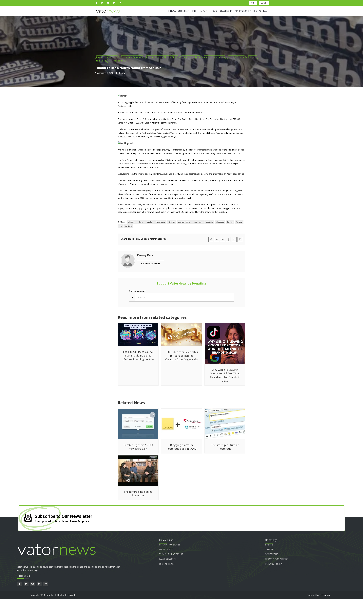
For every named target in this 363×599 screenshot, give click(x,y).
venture (128, 226)
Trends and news (119, 60)
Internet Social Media (214, 57)
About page (166, 174)
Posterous (158, 194)
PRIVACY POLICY (273, 564)
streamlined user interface (228, 153)
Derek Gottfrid (155, 180)
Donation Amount (137, 291)
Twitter (239, 222)
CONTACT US (271, 554)
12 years (204, 180)
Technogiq (324, 595)
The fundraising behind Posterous (138, 493)
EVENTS (269, 544)
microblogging (184, 222)
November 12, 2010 (104, 73)
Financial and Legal (191, 57)
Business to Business (107, 57)
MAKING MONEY (167, 559)
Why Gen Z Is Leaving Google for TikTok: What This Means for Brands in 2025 (225, 375)
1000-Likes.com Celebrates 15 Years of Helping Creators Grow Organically (181, 355)
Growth (171, 222)
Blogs (141, 222)
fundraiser (160, 222)
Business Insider (125, 106)
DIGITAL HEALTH (167, 564)
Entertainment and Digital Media (162, 57)
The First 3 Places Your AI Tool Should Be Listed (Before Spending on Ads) (138, 355)
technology (101, 60)
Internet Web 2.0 (236, 57)
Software (252, 57)
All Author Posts (150, 263)
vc (121, 226)
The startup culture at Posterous (225, 446)
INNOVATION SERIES (169, 544)
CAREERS (270, 549)
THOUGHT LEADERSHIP (171, 554)
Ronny (122, 73)
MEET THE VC (166, 549)
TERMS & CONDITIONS (276, 559)
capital (149, 222)
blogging (131, 222)
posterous (198, 222)
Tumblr (143, 102)
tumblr (230, 222)
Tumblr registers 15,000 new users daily (138, 446)
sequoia (209, 222)
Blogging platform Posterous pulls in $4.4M (182, 446)
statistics (220, 222)
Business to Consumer (132, 57)
